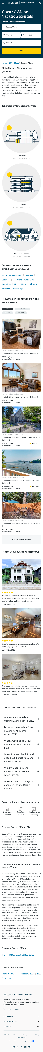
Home (4, 63)
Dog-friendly (22, 308)
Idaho (16, 63)
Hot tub (7, 312)
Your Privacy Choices (25, 1041)
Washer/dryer (18, 289)
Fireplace (6, 289)
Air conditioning (21, 284)
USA (10, 63)
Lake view (29, 275)
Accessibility (12, 1041)
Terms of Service (21, 1037)
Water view (29, 280)
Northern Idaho (27, 974)
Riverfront (17, 280)
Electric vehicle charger (12, 275)
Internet (21, 312)
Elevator (33, 284)
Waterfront (6, 284)
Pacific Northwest (9, 974)
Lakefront (6, 280)
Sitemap (24, 1035)
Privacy (37, 1035)
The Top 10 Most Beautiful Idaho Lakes (18, 955)
